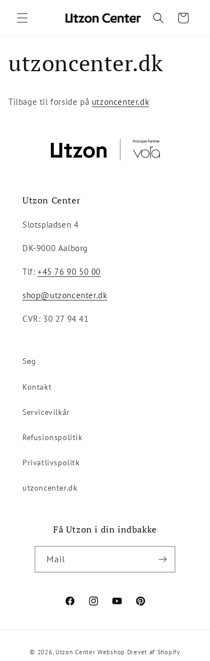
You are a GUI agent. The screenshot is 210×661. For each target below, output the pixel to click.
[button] (22, 18)
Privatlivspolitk (51, 462)
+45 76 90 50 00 (69, 271)
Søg (29, 361)
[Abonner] (162, 559)
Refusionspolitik (52, 437)
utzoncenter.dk (120, 101)
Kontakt (37, 387)
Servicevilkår (46, 412)
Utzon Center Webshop (90, 652)
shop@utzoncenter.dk (64, 295)
